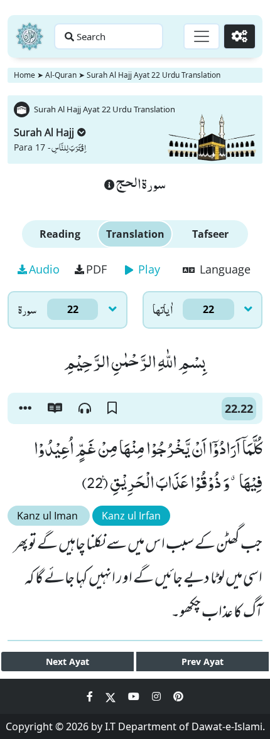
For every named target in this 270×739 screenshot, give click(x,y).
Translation (135, 234)
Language (224, 269)
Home (24, 75)
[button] (25, 408)
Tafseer (210, 234)
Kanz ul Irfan (131, 516)
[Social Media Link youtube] (135, 696)
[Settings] (239, 36)
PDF (96, 269)
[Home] (29, 36)
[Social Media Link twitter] (111, 696)
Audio (44, 269)
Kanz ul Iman (48, 516)
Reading (60, 234)
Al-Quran (61, 75)
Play (147, 269)
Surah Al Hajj (44, 132)
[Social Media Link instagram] (157, 696)
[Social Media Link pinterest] (178, 696)
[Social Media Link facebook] (91, 696)
